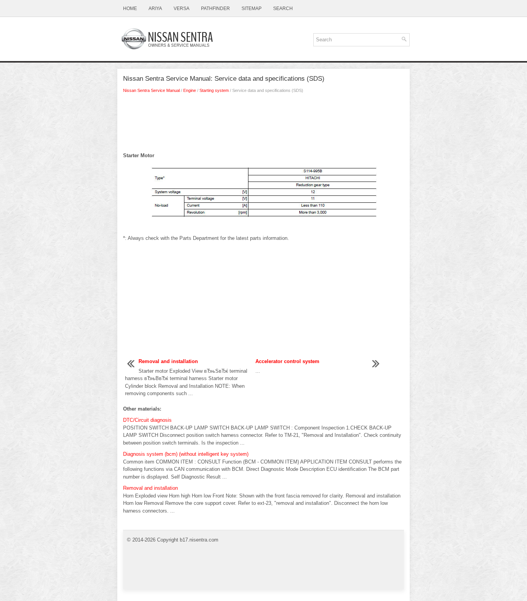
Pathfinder (215, 8)
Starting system (214, 90)
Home (130, 8)
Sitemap (252, 8)
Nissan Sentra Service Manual (151, 90)
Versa (181, 8)
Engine (189, 90)
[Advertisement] (263, 125)
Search (283, 8)
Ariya (155, 8)
